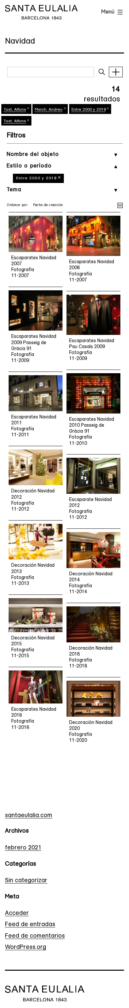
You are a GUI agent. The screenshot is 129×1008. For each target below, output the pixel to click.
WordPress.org (25, 948)
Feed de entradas (30, 925)
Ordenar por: (17, 205)
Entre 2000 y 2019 (36, 178)
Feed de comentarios (35, 936)
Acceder (17, 914)
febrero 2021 (23, 848)
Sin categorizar (26, 881)
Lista (120, 204)
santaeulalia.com (28, 816)
